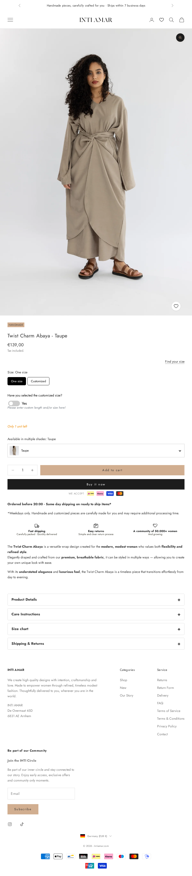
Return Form (165, 687)
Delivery (162, 695)
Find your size (175, 361)
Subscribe (23, 809)
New (123, 687)
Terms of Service (168, 710)
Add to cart (112, 470)
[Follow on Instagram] (9, 824)
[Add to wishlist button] (176, 306)
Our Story (126, 695)
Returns (162, 680)
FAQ (160, 703)
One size (16, 381)
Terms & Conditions (171, 718)
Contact (162, 734)
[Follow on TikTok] (22, 824)
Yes (24, 403)
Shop (123, 680)
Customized (38, 381)
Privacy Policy (167, 726)
